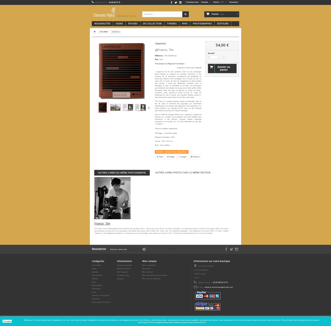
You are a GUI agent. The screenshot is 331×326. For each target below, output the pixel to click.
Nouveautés (102, 23)
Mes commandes (149, 265)
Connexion (233, 2)
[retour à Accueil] (94, 31)
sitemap (120, 279)
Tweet (160, 157)
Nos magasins (122, 272)
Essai (94, 292)
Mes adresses (147, 272)
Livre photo (96, 265)
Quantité (211, 53)
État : (157, 59)
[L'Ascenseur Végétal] (115, 12)
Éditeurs (222, 23)
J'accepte (7, 321)
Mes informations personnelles (154, 275)
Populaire (96, 299)
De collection (152, 23)
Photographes (202, 23)
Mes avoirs (146, 269)
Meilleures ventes (124, 269)
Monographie (97, 285)
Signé (119, 23)
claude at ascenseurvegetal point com (218, 287)
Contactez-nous (192, 2)
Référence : (159, 56)
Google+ (183, 157)
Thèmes (172, 23)
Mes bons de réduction (151, 279)
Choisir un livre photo (100, 295)
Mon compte (149, 261)
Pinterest (196, 157)
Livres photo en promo (101, 302)
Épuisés (133, 23)
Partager (171, 157)
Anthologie (96, 289)
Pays (184, 23)
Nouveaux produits (124, 265)
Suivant (149, 108)
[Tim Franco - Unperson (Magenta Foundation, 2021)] (102, 107)
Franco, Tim (164, 50)
